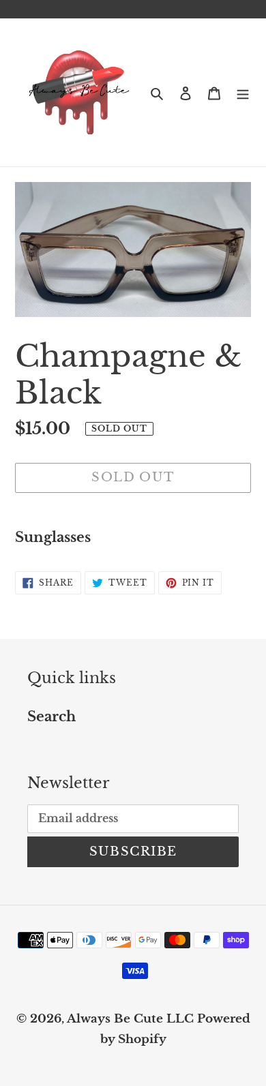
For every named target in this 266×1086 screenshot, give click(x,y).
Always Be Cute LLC (130, 1019)
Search (51, 716)
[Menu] (242, 93)
